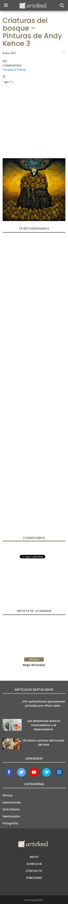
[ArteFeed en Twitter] (21, 772)
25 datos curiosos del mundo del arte (43, 742)
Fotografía (10, 823)
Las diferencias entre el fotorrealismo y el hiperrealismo (43, 725)
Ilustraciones (12, 802)
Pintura (8, 795)
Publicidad (34, 878)
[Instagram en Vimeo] (59, 772)
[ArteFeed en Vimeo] (46, 772)
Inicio (34, 857)
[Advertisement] (34, 120)
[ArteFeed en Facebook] (9, 772)
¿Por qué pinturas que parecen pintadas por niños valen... (43, 703)
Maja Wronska (34, 665)
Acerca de (34, 864)
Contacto (34, 871)
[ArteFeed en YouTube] (34, 772)
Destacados (11, 816)
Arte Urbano (11, 809)
